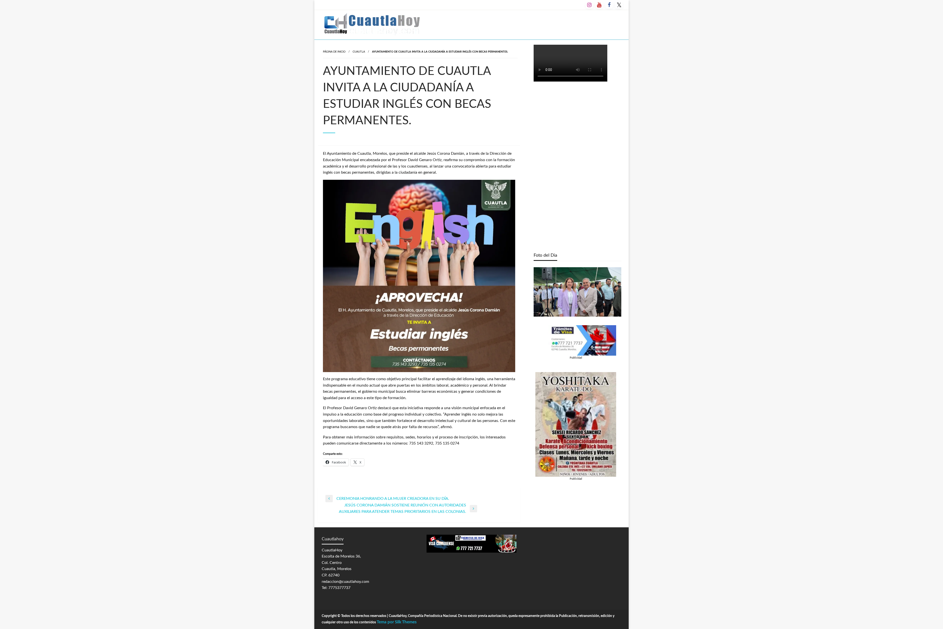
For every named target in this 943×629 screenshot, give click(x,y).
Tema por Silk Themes (396, 622)
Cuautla (359, 51)
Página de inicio (334, 51)
